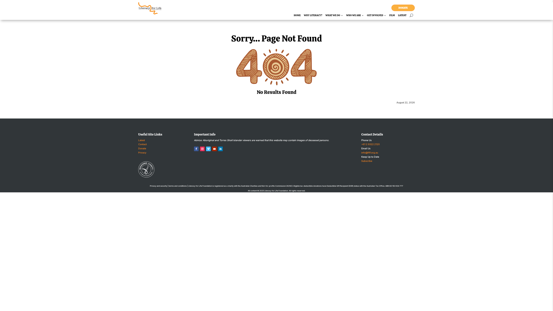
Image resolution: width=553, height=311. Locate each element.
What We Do (332, 15)
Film (392, 15)
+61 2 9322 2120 (370, 144)
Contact (142, 144)
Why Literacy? (313, 15)
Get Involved (375, 15)
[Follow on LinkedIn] (220, 149)
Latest (402, 15)
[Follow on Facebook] (196, 149)
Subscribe (366, 161)
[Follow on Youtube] (214, 149)
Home (297, 15)
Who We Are (353, 15)
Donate (403, 7)
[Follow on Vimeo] (208, 149)
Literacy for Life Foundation (276, 191)
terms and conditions (178, 186)
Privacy (142, 152)
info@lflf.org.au (369, 152)
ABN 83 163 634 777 (394, 186)
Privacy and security (158, 186)
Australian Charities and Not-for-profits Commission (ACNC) (267, 186)
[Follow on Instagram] (202, 149)
